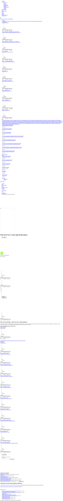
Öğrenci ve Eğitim (24, 123)
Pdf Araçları (49, 120)
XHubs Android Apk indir (5, 497)
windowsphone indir (15, 340)
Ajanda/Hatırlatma (24, 120)
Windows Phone (4, 11)
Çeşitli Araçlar (34, 120)
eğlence (22, 122)
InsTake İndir (4, 71)
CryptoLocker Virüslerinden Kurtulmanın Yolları (8, 140)
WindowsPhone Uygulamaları (13, 124)
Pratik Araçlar (53, 120)
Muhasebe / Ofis (4, 123)
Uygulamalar (14, 120)
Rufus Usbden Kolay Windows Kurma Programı (8, 495)
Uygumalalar (4, 122)
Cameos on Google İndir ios (6, 164)
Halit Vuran (2, 255)
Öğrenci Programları (42, 123)
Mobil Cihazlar (15, 122)
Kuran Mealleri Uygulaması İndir (6, 81)
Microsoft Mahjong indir (3, 477)
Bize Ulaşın (3, 178)
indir (37, 21)
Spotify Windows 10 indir (3, 398)
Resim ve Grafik (6, 5)
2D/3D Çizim (20, 120)
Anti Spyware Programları (18, 121)
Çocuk (16, 21)
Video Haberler (4, 190)
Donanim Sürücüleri (38, 120)
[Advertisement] (31, 201)
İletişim (3, 14)
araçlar (18, 122)
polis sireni (4, 340)
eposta (42, 121)
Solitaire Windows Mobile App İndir (5, 365)
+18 (2, 21)
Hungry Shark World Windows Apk (5, 376)
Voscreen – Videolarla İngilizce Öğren (7, 61)
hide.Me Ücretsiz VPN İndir (4, 474)
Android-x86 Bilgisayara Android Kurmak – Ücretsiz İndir (10, 42)
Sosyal (49, 122)
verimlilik (5, 6)
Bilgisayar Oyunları (10, 21)
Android (3, 1)
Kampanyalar (7, 122)
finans (24, 122)
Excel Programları (9, 123)
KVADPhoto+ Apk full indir (4, 409)
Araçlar (7, 21)
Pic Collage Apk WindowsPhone (4, 443)
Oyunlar (5, 4)
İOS (2, 10)
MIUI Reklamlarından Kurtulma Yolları (7, 125)
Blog (2, 13)
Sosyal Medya (52, 122)
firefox (9, 121)
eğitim (20, 122)
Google (25, 21)
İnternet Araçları (40, 21)
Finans (22, 21)
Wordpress (53, 123)
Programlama (47, 123)
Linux (3, 12)
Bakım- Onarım (29, 120)
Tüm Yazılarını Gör (6, 255)
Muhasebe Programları (15, 123)
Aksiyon (38, 122)
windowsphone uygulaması (21, 340)
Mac (12, 122)
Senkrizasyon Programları (44, 122)
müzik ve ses (5, 2)
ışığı (2, 340)
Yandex (18, 124)
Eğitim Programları (29, 123)
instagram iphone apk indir (5, 498)
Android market (4, 9)
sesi (6, 340)
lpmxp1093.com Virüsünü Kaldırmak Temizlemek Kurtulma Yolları (11, 144)
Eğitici (18, 21)
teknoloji (4, 121)
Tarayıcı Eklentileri (51, 121)
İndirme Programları (46, 121)
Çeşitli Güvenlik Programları (32, 21)
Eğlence (47, 120)
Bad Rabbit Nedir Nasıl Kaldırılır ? (7, 129)
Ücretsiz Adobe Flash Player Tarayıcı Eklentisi (8, 492)
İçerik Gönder (4, 15)
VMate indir (3, 171)
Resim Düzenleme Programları (13, 443)
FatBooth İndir (4, 22)
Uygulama (3, 20)
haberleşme (29, 122)
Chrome (14, 21)
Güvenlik (5, 8)
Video (4, 3)
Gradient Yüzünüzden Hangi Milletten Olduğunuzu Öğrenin (10, 32)
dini (2, 121)
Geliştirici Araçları (6, 7)
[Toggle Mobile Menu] (0, 182)
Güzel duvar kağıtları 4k (5, 100)
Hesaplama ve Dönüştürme (36, 123)
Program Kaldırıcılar (58, 120)
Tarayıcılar (56, 121)
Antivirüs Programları (25, 121)
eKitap (20, 21)
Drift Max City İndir (5, 110)
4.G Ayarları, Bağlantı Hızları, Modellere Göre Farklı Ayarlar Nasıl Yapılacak (12, 136)
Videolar (3, 124)
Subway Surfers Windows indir (4, 387)
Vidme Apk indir (4, 175)
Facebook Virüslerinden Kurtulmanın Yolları (8, 151)
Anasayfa (3, 192)
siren (7, 340)
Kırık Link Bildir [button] (4, 237)
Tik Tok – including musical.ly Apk (7, 160)
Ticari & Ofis (20, 123)
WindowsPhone (10, 340)
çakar (1, 340)
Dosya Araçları (43, 120)
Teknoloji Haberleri (57, 123)
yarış (40, 122)
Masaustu (50, 123)
